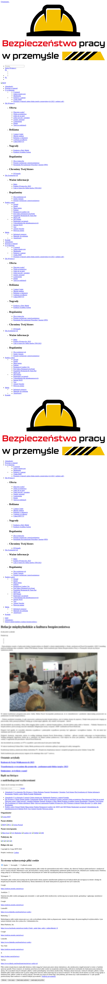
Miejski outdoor (18, 136)
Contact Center (18, 134)
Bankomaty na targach (20, 221)
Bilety (15, 184)
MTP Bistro (17, 219)
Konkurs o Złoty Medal (21, 150)
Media (7, 232)
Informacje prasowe (19, 234)
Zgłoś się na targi (19, 116)
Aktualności (9, 86)
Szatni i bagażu (18, 199)
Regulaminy (54, 792)
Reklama (41, 792)
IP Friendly (17, 173)
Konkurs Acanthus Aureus (22, 152)
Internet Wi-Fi (18, 225)
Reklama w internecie (20, 138)
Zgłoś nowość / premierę (21, 118)
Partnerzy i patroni (19, 98)
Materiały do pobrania (20, 236)
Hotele (15, 123)
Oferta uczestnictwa (19, 114)
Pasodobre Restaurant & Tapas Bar (24, 215)
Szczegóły (14, 865)
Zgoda (5, 865)
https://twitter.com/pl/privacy (10, 956)
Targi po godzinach (19, 125)
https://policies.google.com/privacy (12, 888)
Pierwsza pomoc (18, 230)
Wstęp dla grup (85, 803)
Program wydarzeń (11, 88)
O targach (16, 92)
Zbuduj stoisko (25, 799)
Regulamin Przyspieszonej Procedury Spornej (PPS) (30, 165)
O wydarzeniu (9, 90)
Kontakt (7, 240)
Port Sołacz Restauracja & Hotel (24, 214)
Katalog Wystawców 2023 (22, 186)
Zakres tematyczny (19, 94)
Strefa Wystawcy (10, 68)
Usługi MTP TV (18, 141)
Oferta (35, 792)
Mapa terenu (17, 208)
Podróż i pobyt (10, 202)
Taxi (14, 227)
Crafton (16, 852)
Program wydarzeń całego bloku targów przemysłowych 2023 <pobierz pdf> (38, 101)
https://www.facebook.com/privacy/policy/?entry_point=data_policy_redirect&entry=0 (29, 928)
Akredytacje (17, 238)
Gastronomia (17, 121)
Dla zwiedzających (19, 197)
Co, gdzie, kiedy (96, 803)
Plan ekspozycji (87, 799)
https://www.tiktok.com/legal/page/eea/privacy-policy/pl (19, 963)
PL (6, 70)
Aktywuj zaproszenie (42, 803)
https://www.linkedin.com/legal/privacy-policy (16, 912)
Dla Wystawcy (10, 103)
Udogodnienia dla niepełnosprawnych (25, 223)
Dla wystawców (18, 161)
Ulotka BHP (17, 99)
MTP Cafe (16, 217)
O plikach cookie (26, 865)
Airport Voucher (18, 229)
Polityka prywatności (49, 976)
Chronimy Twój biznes (66, 792)
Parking (15, 210)
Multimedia (17, 96)
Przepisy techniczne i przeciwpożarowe (26, 163)
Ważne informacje (94, 792)
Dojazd (15, 204)
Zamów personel (18, 119)
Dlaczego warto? (19, 112)
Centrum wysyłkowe (20, 140)
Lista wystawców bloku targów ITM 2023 (27, 188)
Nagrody (47, 792)
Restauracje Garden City (21, 212)
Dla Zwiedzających (11, 175)
